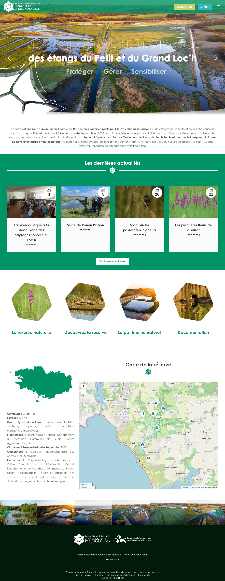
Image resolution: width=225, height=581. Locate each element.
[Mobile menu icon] (218, 6)
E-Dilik (117, 578)
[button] (143, 445)
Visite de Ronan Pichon (85, 225)
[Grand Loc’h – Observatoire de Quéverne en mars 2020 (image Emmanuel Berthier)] (56, 512)
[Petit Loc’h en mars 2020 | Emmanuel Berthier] (93, 512)
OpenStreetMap (198, 487)
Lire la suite (30, 244)
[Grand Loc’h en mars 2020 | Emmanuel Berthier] (131, 512)
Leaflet (185, 487)
